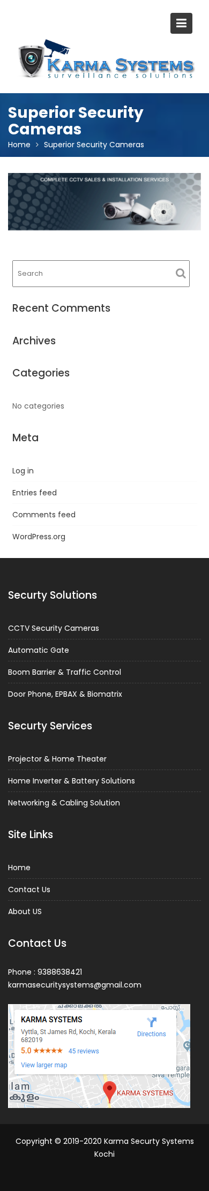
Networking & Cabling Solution (64, 802)
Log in (23, 470)
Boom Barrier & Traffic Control (64, 672)
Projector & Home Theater (57, 758)
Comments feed (44, 514)
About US (25, 911)
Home (19, 867)
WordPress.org (38, 536)
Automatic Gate (38, 650)
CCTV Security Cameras (53, 628)
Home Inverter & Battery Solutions (71, 780)
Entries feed (34, 492)
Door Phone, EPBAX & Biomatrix (65, 694)
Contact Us (29, 889)
